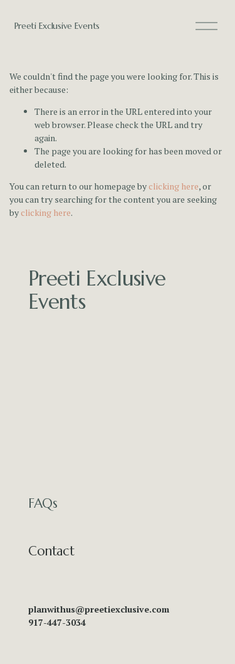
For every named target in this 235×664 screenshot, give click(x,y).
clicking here (174, 186)
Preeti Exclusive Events (57, 25)
